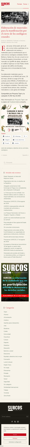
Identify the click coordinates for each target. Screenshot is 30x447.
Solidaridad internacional (11, 387)
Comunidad (7, 334)
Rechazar (15, 438)
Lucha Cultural (8, 362)
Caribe (6, 331)
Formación (7, 359)
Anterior (5, 155)
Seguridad (7, 382)
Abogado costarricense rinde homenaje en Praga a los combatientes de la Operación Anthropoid (15, 188)
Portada (19, 4)
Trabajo (6, 390)
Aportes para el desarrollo (11, 323)
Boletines (6, 328)
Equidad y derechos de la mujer (9, 42)
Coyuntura (7, 337)
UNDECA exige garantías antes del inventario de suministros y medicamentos (14, 208)
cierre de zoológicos (7, 148)
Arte (5, 326)
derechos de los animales (20, 148)
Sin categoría (7, 384)
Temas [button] (25, 4)
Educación (7, 348)
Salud (5, 379)
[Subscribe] (27, 416)
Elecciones (7, 354)
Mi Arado (6, 368)
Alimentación (8, 317)
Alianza (6, 314)
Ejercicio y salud (8, 351)
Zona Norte (7, 396)
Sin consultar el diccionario (11, 227)
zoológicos (4, 150)
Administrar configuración (15, 442)
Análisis (6, 320)
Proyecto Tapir (19, 100)
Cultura (6, 340)
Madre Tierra (7, 365)
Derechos (22, 40)
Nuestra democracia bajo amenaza (14, 237)
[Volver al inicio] (5, 4)
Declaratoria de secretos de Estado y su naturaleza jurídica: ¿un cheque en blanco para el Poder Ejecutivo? (14, 255)
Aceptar (15, 434)
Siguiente (24, 155)
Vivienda (6, 393)
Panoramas (7, 370)
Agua (5, 312)
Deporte (6, 342)
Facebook (13, 102)
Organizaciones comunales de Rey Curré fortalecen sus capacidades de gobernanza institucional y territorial (14, 232)
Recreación (7, 376)
